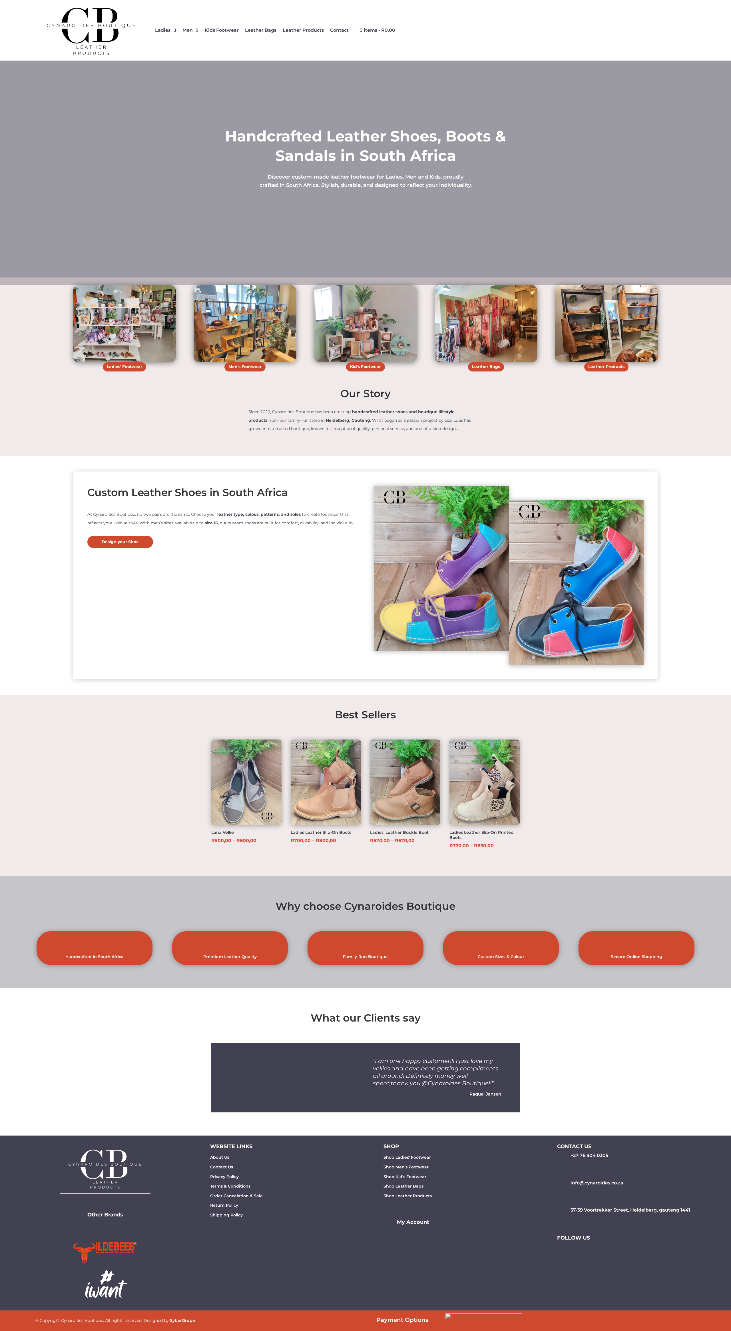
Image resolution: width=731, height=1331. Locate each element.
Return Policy (224, 1205)
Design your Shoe (120, 541)
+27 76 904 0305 (589, 1155)
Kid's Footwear (365, 366)
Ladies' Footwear (124, 366)
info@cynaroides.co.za (597, 1183)
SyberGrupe (182, 1320)
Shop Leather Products (407, 1195)
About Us (219, 1157)
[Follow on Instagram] (577, 1248)
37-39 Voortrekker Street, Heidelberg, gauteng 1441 (630, 1210)
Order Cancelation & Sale (236, 1195)
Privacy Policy (224, 1176)
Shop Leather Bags (403, 1186)
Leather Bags (260, 30)
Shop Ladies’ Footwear (407, 1157)
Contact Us (221, 1167)
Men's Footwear (245, 366)
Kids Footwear (222, 30)
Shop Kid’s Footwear (404, 1176)
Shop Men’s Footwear (406, 1167)
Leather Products (303, 30)
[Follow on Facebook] (565, 1248)
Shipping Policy (226, 1215)
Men (187, 30)
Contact (339, 30)
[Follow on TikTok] (588, 1248)
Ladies (162, 30)
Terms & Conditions (230, 1186)
